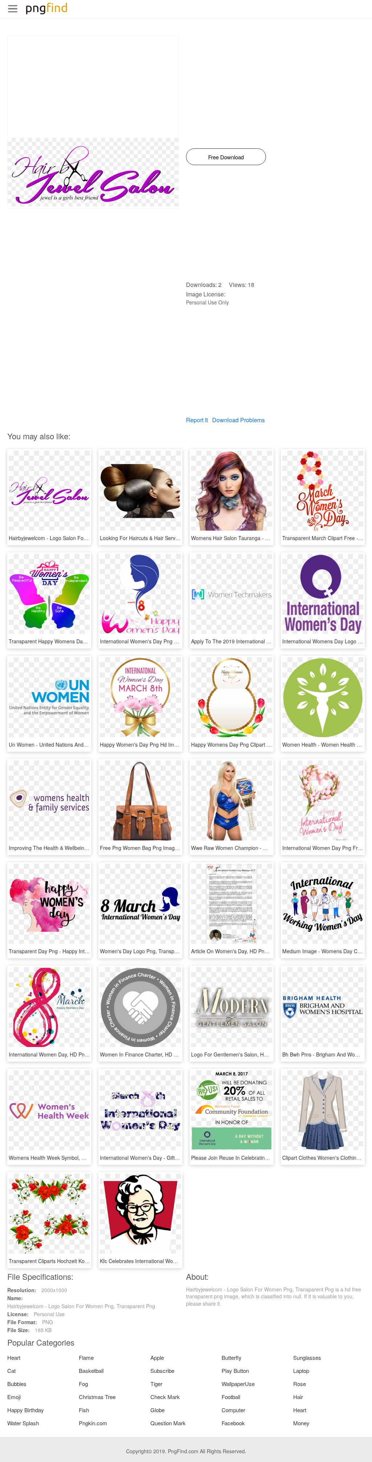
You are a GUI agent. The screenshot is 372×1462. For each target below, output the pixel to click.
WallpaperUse (238, 1383)
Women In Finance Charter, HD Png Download (153, 1054)
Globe (157, 1410)
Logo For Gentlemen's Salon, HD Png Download (246, 1054)
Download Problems (238, 420)
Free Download (226, 157)
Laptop (301, 1370)
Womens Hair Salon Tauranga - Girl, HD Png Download (254, 538)
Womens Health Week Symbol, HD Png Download (66, 1157)
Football (231, 1397)
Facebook (233, 1423)
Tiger (156, 1383)
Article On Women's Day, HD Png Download (241, 951)
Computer (233, 1410)
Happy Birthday (25, 1410)
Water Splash (23, 1423)
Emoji (14, 1397)
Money (301, 1423)
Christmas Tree (97, 1397)
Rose (299, 1383)
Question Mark (168, 1423)
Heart (13, 1357)
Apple (157, 1357)
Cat (11, 1370)
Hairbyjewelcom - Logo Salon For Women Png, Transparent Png (83, 538)
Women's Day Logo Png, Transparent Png (148, 951)
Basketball (91, 1370)
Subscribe (162, 1370)
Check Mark (165, 1397)
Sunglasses (307, 1357)
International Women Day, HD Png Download (60, 1054)
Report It (197, 420)
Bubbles (17, 1383)
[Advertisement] (93, 87)
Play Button (235, 1370)
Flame (86, 1357)
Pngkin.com (93, 1423)
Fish (84, 1410)
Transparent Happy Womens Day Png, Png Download (70, 641)
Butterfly (232, 1357)
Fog (83, 1383)
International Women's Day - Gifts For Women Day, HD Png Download (180, 1157)
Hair (298, 1397)
